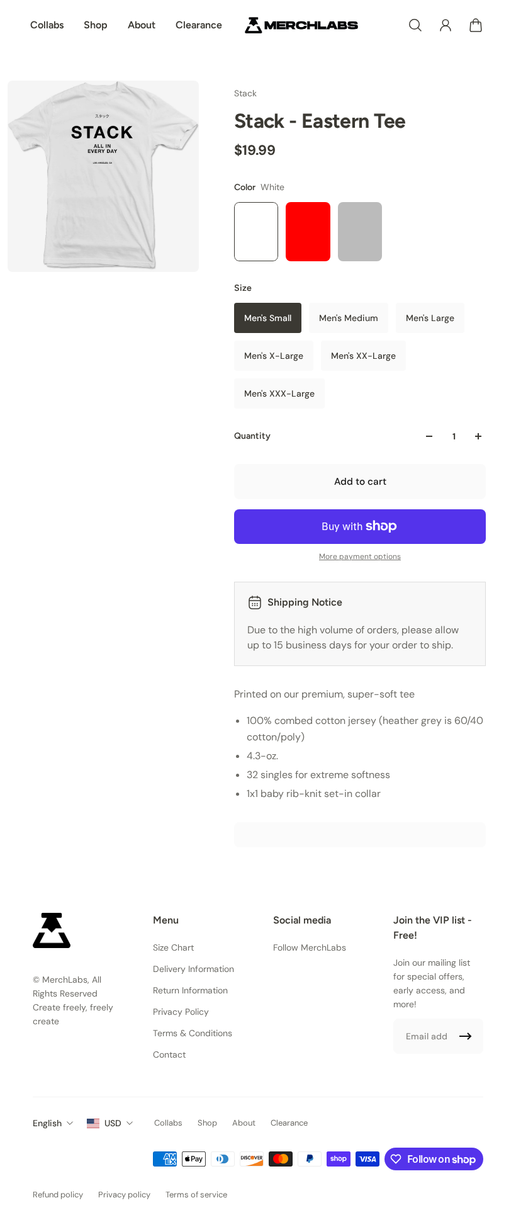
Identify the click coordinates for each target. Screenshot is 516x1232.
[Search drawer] (415, 25)
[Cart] (476, 25)
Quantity (252, 436)
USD (112, 1123)
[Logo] (301, 25)
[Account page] (445, 25)
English (47, 1123)
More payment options (360, 556)
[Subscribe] (465, 1036)
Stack (245, 93)
